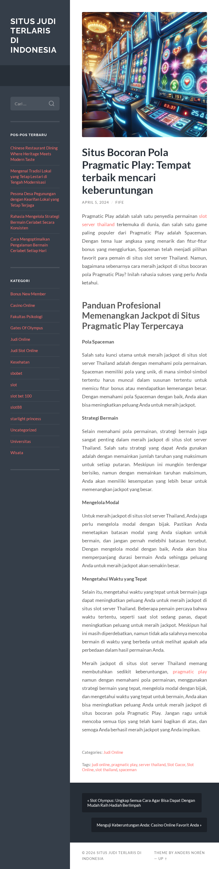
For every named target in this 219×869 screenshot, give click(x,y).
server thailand (152, 764)
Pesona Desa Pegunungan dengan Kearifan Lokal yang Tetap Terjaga (34, 199)
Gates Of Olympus (26, 327)
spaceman (127, 769)
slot (13, 384)
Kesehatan (19, 362)
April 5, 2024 (95, 202)
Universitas (20, 441)
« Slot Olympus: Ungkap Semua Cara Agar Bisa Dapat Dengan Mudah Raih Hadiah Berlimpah (141, 803)
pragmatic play (190, 671)
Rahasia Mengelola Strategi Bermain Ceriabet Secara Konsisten (34, 222)
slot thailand (106, 769)
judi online (101, 764)
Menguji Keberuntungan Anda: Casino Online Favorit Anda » (149, 824)
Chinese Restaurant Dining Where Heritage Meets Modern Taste (34, 153)
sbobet (16, 373)
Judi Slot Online (24, 350)
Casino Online (22, 305)
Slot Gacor (176, 764)
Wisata (16, 452)
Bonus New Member (28, 293)
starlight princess (25, 418)
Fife (119, 202)
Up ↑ (162, 858)
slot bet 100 (21, 395)
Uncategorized (23, 429)
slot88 (16, 407)
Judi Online (20, 339)
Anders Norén (190, 853)
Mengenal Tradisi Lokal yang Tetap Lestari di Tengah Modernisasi (30, 176)
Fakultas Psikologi (26, 316)
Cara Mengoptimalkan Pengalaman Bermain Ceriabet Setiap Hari (30, 245)
